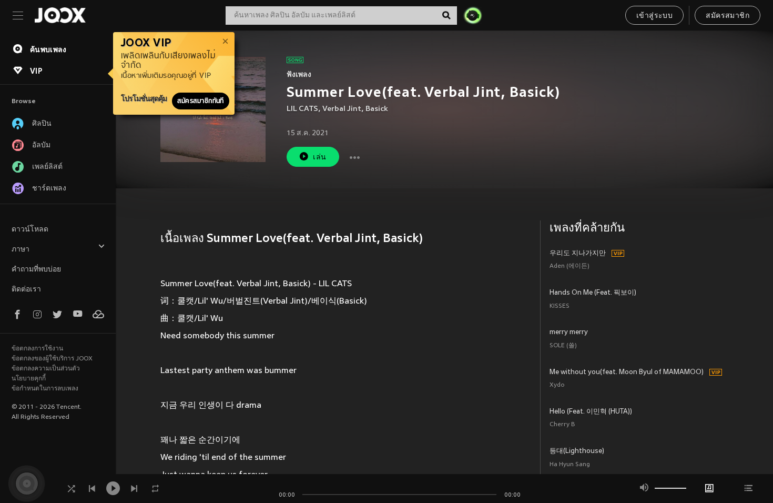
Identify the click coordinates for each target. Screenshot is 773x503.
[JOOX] (60, 15)
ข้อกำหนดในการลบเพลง (45, 389)
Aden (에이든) (569, 266)
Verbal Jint (341, 109)
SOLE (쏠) (563, 346)
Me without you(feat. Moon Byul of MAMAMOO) (627, 372)
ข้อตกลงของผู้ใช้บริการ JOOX (52, 359)
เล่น (319, 158)
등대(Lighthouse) (577, 451)
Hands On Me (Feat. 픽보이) (593, 293)
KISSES (559, 306)
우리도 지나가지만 (578, 253)
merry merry (569, 332)
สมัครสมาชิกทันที (200, 101)
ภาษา (20, 250)
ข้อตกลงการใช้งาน (37, 349)
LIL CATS (302, 109)
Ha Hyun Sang (570, 464)
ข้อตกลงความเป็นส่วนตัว (46, 369)
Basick (376, 109)
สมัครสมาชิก (727, 16)
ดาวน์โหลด (30, 230)
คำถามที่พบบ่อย (36, 270)
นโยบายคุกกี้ (29, 379)
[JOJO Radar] (472, 15)
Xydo (557, 385)
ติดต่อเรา (26, 290)
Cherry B (562, 424)
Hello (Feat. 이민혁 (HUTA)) (591, 412)
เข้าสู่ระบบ (654, 16)
